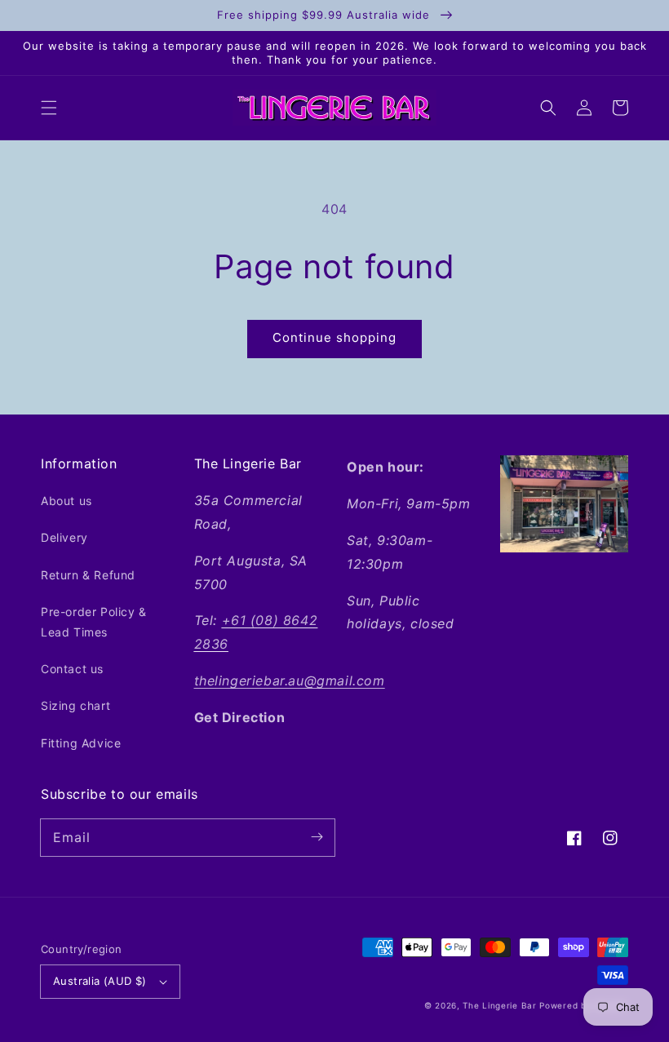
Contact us (72, 669)
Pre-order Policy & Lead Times (94, 622)
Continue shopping (334, 337)
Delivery (64, 537)
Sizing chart (75, 705)
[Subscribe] (316, 837)
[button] (49, 108)
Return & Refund (88, 575)
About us (66, 501)
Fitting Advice (81, 743)
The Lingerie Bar (499, 1005)
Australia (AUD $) (100, 980)
